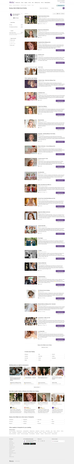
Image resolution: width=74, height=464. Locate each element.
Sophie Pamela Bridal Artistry (43, 16)
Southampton (11, 419)
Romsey (53, 423)
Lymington (24, 423)
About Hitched (11, 451)
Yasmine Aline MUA (41, 225)
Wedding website (11, 456)
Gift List (42, 2)
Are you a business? (12, 450)
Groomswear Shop (49, 432)
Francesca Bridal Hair (42, 263)
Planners (40, 432)
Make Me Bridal (41, 120)
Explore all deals (36, 387)
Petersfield (39, 423)
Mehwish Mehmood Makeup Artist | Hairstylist (47, 304)
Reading (53, 356)
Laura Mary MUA (41, 331)
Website (47, 2)
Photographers (14, 432)
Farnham (39, 358)
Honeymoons (55, 432)
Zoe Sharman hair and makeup (44, 290)
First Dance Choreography (24, 433)
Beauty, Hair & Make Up (16, 5)
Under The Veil (54, 402)
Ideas (33, 2)
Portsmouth (11, 421)
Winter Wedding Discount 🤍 (43, 377)
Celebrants (42, 433)
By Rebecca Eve (41, 54)
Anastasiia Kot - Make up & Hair (44, 317)
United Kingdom (56, 441)
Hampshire (29, 5)
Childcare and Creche (48, 433)
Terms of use (11, 441)
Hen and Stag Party (32, 433)
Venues (22, 2)
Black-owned (12, 45)
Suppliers (25, 2)
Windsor (39, 360)
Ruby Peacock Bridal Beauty (43, 29)
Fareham (53, 421)
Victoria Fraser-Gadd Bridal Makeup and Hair (46, 198)
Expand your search (45, 347)
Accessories (44, 432)
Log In (61, 2)
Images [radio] (59, 13)
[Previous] (9, 376)
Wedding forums (37, 2)
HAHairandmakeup (41, 276)
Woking (26, 360)
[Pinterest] (42, 441)
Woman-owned (12, 40)
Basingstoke (54, 358)
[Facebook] (38, 441)
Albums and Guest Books (12, 433)
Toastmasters (37, 433)
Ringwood (10, 423)
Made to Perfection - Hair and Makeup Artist (46, 146)
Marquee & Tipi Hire (31, 432)
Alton (38, 421)
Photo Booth (36, 432)
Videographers (19, 432)
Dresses (29, 2)
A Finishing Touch (41, 92)
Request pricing (60, 24)
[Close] (22, 14)
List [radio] (54, 13)
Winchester (25, 421)
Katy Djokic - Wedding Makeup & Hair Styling (46, 133)
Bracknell (53, 354)
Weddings (10, 5)
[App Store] (26, 444)
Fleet (39, 354)
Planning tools (18, 2)
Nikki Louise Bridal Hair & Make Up (44, 184)
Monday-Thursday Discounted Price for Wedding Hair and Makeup (15, 379)
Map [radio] (63, 13)
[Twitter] (40, 441)
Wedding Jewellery (54, 433)
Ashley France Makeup (42, 106)
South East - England (24, 5)
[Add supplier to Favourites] (36, 17)
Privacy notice (11, 444)
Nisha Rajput (40, 238)
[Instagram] (44, 441)
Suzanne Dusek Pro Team (43, 158)
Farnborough (40, 356)
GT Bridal (40, 250)
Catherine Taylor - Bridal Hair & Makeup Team (46, 80)
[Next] (65, 376)
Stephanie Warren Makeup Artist (44, 42)
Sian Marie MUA (41, 172)
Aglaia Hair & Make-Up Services (44, 212)
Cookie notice (11, 445)
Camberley (26, 356)
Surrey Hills (26, 358)
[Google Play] (33, 444)
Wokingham (26, 354)
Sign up (63, 2)
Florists (10, 432)
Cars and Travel (25, 432)
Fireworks (18, 433)
